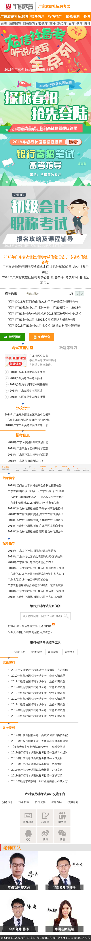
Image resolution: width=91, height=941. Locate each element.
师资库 (62, 822)
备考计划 (44, 337)
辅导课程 (53, 652)
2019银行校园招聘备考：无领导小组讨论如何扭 (39, 741)
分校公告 (23, 408)
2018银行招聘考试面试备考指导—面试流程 (37, 758)
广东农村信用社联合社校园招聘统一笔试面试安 (35, 585)
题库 (79, 23)
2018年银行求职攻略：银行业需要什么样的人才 (39, 781)
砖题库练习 (68, 348)
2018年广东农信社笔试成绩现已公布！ (31, 562)
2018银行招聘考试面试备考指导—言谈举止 (37, 769)
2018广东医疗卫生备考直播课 (27, 396)
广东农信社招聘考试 (54, 6)
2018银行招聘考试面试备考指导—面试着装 (37, 775)
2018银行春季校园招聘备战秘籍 (26, 130)
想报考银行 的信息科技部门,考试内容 (29, 626)
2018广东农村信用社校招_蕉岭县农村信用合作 (35, 531)
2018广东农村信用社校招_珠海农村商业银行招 (48, 325)
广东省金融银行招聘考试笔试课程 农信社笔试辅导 (36, 266)
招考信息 (37, 16)
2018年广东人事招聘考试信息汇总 (28, 442)
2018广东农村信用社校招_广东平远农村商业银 (35, 525)
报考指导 (55, 16)
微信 (62, 839)
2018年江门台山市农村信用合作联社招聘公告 (47, 301)
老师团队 (12, 847)
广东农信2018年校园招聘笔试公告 (28, 579)
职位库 (62, 23)
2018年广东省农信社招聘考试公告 (25, 277)
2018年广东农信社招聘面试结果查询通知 (32, 550)
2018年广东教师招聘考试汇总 (25, 460)
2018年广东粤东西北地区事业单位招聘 (28, 414)
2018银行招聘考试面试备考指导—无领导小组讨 (39, 752)
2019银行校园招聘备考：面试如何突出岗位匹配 (39, 735)
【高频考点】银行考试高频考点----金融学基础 (38, 746)
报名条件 (57, 277)
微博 (45, 839)
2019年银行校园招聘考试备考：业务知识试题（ (39, 675)
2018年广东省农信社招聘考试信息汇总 (34, 257)
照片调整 (28, 822)
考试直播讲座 (22, 348)
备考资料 (9, 728)
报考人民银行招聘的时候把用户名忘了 (30, 632)
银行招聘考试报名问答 (45, 606)
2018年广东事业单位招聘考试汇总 (28, 448)
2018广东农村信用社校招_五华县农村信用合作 (35, 520)
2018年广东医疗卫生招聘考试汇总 (28, 454)
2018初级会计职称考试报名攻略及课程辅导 (34, 245)
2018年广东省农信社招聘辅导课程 (28, 69)
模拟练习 (73, 802)
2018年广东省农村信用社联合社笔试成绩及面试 (36, 568)
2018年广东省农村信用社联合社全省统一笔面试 (36, 591)
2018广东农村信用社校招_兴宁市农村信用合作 (35, 514)
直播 (52, 23)
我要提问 (15, 337)
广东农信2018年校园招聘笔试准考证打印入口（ (36, 573)
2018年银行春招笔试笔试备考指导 (28, 182)
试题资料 (73, 16)
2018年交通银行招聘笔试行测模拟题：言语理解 (39, 669)
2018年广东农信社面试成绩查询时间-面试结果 (35, 556)
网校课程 (29, 23)
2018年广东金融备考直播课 (26, 390)
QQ (28, 839)
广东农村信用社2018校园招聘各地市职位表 (45, 319)
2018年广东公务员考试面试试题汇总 (26, 425)
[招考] (12, 301)
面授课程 (15, 23)
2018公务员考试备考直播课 (26, 378)
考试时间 (71, 277)
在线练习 (70, 652)
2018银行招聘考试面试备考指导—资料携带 (37, 764)
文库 (71, 23)
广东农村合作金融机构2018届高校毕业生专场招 (49, 313)
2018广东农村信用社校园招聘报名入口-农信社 (35, 596)
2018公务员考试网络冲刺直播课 (29, 384)
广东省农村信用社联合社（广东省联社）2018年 (49, 307)
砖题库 (43, 23)
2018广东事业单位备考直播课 (27, 372)
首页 (4, 23)
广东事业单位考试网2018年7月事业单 (27, 419)
